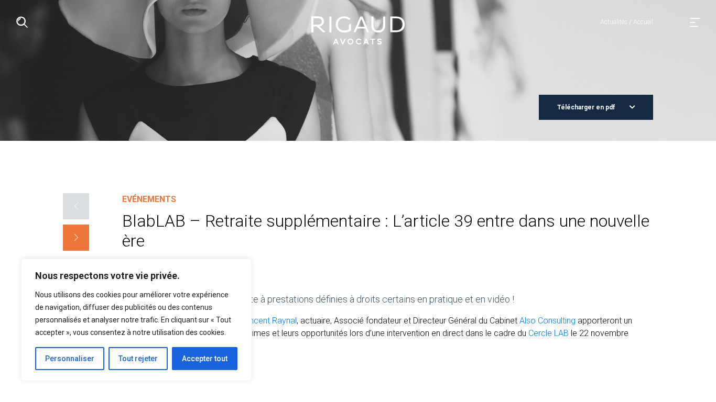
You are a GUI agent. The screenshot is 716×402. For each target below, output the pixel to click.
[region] (136, 320)
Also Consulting (547, 321)
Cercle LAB (548, 333)
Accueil (643, 22)
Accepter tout (204, 358)
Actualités (613, 22)
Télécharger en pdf (586, 107)
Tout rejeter (138, 358)
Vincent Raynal (270, 321)
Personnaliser (69, 358)
